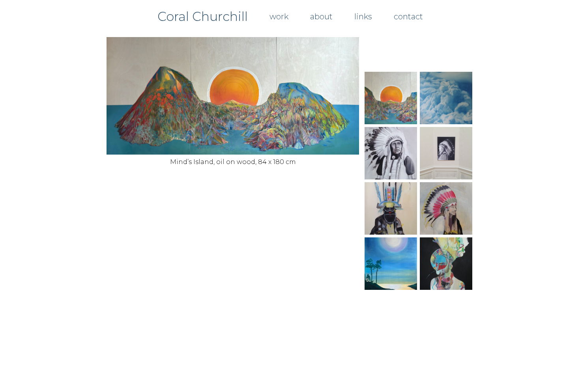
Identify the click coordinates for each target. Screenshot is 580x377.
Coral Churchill (202, 16)
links (363, 16)
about (321, 16)
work (278, 16)
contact (408, 16)
